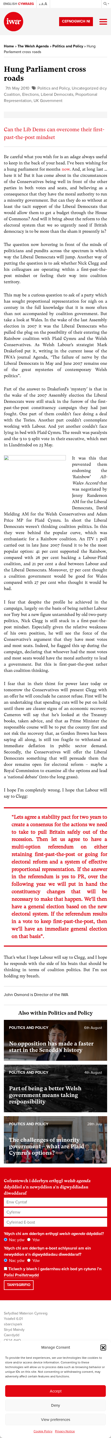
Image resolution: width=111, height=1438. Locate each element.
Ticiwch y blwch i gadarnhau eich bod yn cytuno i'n (52, 1272)
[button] (103, 1347)
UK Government (48, 100)
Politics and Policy (67, 46)
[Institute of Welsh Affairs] (13, 21)
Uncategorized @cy (89, 88)
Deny (55, 1405)
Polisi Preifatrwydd (21, 1275)
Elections (30, 94)
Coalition (12, 94)
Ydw (35, 1240)
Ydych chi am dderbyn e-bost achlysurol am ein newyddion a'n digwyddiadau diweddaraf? (47, 1251)
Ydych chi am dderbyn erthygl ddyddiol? (54, 1233)
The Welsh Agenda (33, 46)
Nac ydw (16, 1240)
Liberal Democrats (57, 94)
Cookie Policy (43, 1431)
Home (9, 46)
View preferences (55, 1419)
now (66, 169)
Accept (55, 1391)
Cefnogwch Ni (76, 21)
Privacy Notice (65, 1431)
